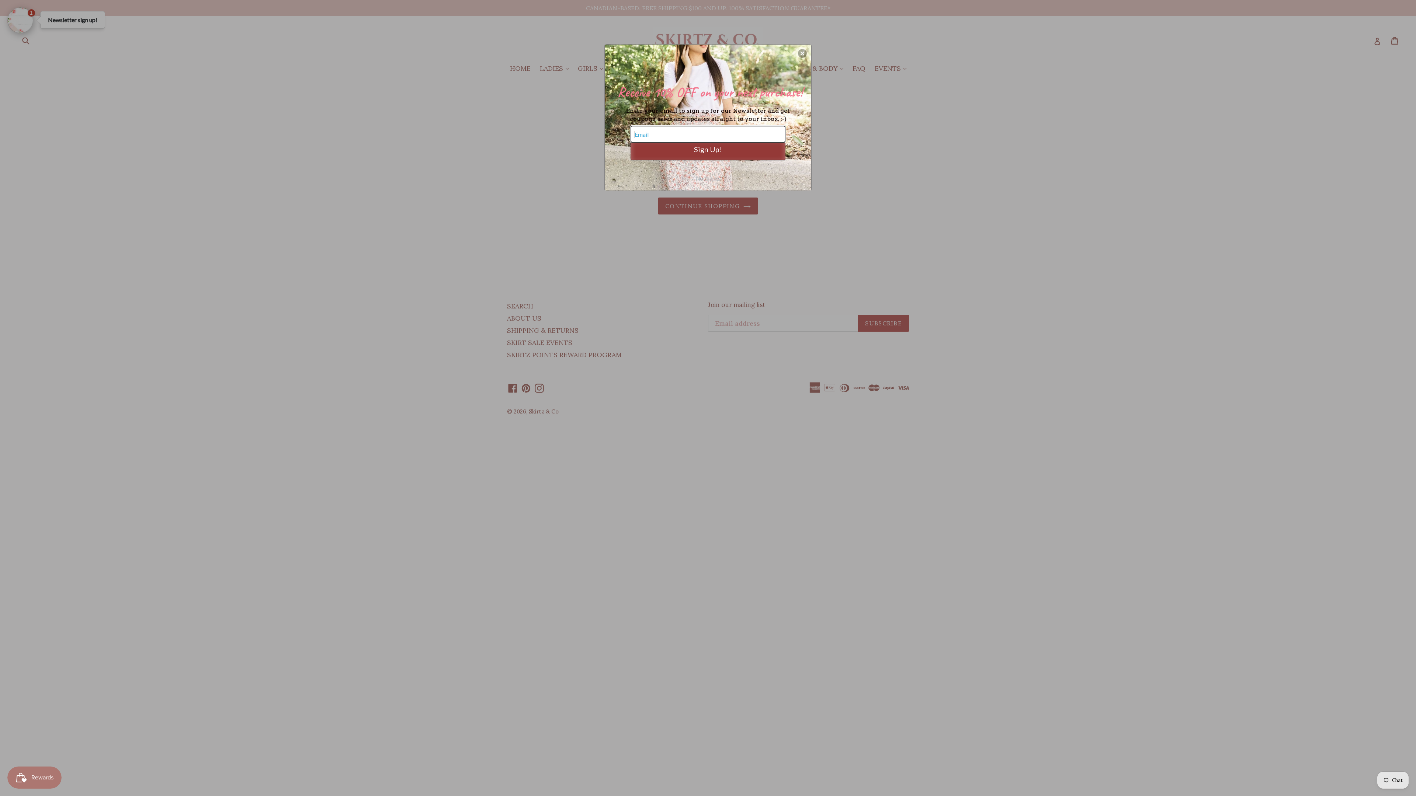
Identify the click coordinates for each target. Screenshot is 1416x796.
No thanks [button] (708, 178)
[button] (802, 53)
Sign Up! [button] (708, 149)
